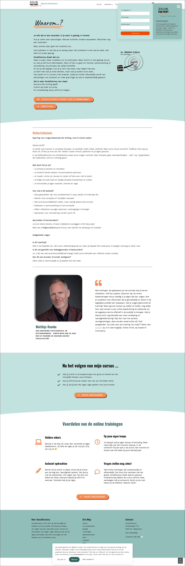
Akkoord (74, 559)
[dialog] (92, 283)
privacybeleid (78, 554)
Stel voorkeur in (88, 559)
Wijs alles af (61, 559)
